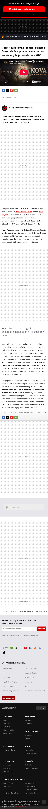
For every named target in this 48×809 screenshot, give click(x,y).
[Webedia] (9, 710)
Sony (26, 686)
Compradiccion (8, 771)
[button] (21, 107)
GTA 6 (29, 36)
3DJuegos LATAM (30, 783)
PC (4, 673)
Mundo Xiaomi (7, 733)
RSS (35, 647)
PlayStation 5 (7, 669)
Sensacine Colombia (31, 790)
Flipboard (12, 90)
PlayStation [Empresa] (11, 691)
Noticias (13, 413)
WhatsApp (11, 647)
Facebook (3, 90)
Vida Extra (28, 724)
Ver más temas (8, 698)
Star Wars (37, 36)
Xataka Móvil (7, 724)
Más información (20, 807)
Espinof (27, 738)
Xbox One (6, 677)
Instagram (30, 647)
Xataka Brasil (7, 786)
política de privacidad (31, 635)
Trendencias (7, 765)
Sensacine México (31, 786)
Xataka (5, 720)
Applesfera (6, 727)
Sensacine (28, 735)
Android (38, 413)
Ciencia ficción (9, 36)
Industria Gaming (31, 673)
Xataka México (8, 783)
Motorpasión (29, 750)
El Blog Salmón (30, 765)
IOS (44, 413)
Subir (39, 708)
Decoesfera (6, 768)
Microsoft (28, 682)
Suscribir (41, 629)
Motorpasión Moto (31, 753)
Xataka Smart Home (9, 730)
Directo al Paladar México (11, 793)
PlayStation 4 (29, 677)
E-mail (16, 90)
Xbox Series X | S (31, 669)
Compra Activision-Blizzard (35, 691)
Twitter (7, 90)
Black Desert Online (23, 212)
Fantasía (20, 36)
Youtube (26, 647)
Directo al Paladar (9, 750)
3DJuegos (28, 720)
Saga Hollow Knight (10, 682)
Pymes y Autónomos (31, 768)
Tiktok (4, 652)
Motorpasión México (31, 793)
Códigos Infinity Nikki (26, 611)
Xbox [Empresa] (8, 686)
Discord (40, 647)
